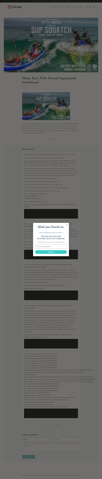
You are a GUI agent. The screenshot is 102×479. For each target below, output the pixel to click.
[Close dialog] (67, 224)
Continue (51, 252)
